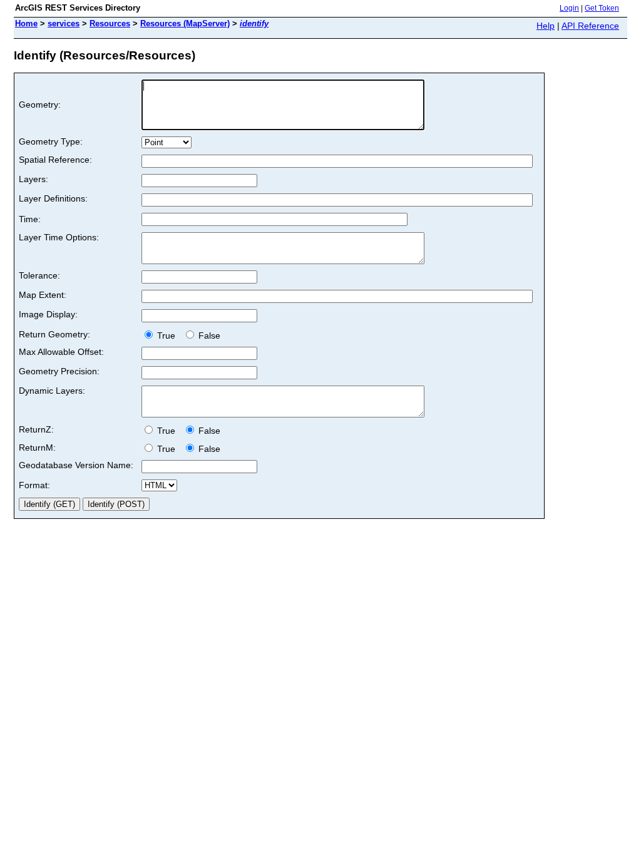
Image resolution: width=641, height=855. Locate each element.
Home (26, 23)
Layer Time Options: (59, 237)
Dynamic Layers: (52, 391)
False (208, 335)
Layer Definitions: (53, 198)
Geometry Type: (51, 141)
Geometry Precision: (59, 371)
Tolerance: (39, 275)
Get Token (602, 8)
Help (545, 26)
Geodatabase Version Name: (76, 465)
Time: (30, 219)
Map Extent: (42, 295)
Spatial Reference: (55, 160)
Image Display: (48, 314)
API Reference (590, 26)
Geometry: (40, 105)
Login (569, 8)
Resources (110, 23)
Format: (34, 485)
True (167, 335)
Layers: (33, 179)
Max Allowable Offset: (61, 352)
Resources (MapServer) (185, 23)
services (63, 23)
